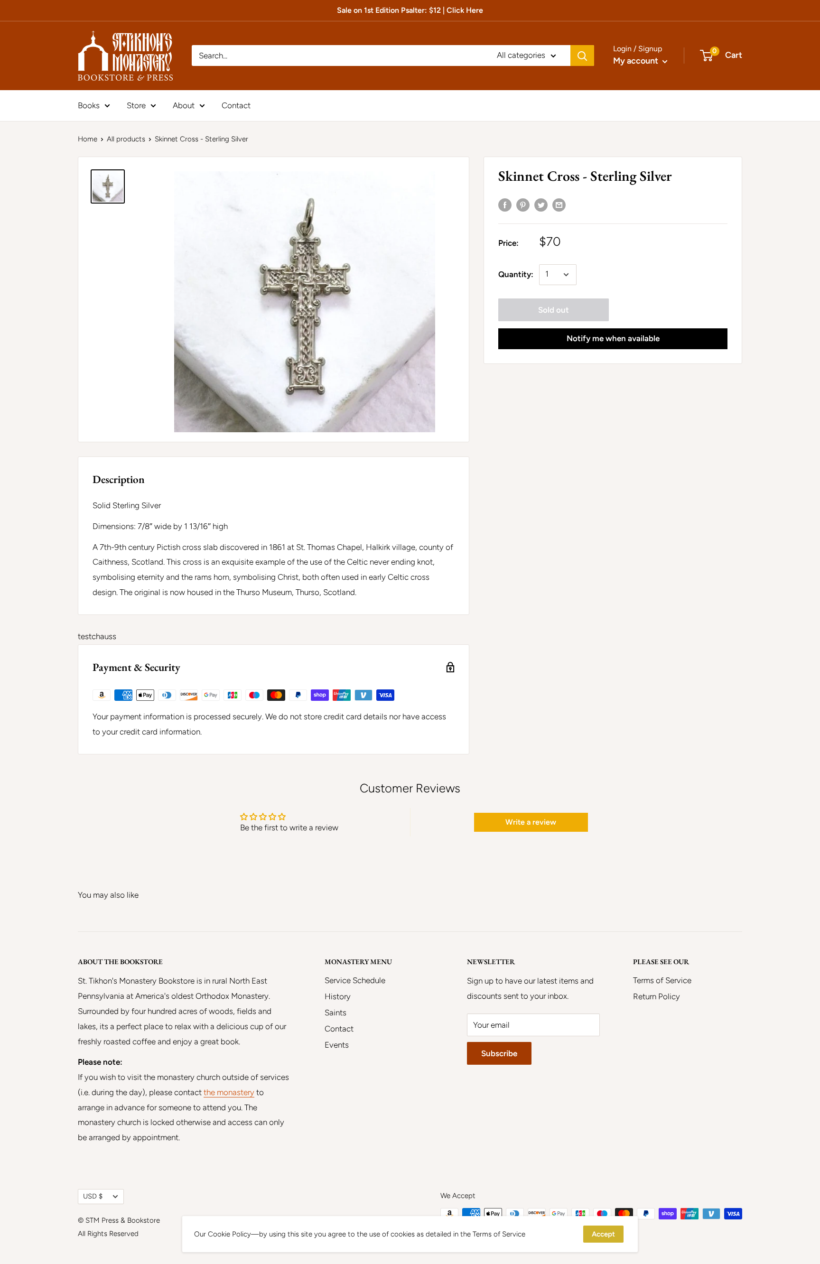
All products (126, 139)
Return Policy (656, 996)
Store (136, 105)
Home (87, 139)
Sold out (553, 310)
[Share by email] (559, 204)
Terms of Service (662, 980)
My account (636, 61)
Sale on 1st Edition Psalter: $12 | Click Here (410, 10)
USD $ (92, 1196)
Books (89, 105)
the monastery (229, 1092)
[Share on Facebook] (505, 204)
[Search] (582, 55)
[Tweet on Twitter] (541, 204)
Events (337, 1045)
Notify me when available (613, 338)
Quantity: (515, 274)
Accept (603, 1234)
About (184, 105)
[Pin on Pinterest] (523, 204)
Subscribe (499, 1053)
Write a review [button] (530, 822)
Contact (236, 105)
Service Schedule (355, 980)
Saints (335, 1012)
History (338, 996)
